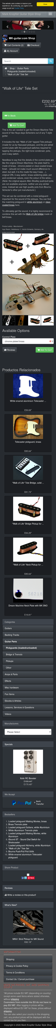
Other (8, 667)
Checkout (34, 45)
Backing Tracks (12, 634)
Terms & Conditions (15, 972)
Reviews (11, 349)
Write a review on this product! (21, 894)
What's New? (11, 904)
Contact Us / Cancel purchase (20, 979)
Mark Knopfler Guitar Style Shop (21, 14)
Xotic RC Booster (28, 778)
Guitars (8, 628)
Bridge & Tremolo (13, 654)
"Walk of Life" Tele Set (17, 74)
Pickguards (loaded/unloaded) (21, 71)
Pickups (9, 661)
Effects (8, 680)
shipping (52, 106)
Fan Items (9, 694)
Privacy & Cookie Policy (17, 965)
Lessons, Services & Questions (19, 707)
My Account (12, 50)
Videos (8, 713)
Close (45, 4)
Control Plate (9, 336)
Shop (12, 68)
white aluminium (34, 201)
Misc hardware (12, 687)
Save (32, 878)
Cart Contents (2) (15, 45)
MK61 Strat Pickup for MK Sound (28, 938)
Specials (9, 744)
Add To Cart (18, 125)
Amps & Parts (11, 674)
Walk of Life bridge (35, 213)
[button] (6, 25)
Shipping (10, 959)
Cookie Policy (19, 8)
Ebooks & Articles (13, 700)
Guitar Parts (23, 68)
